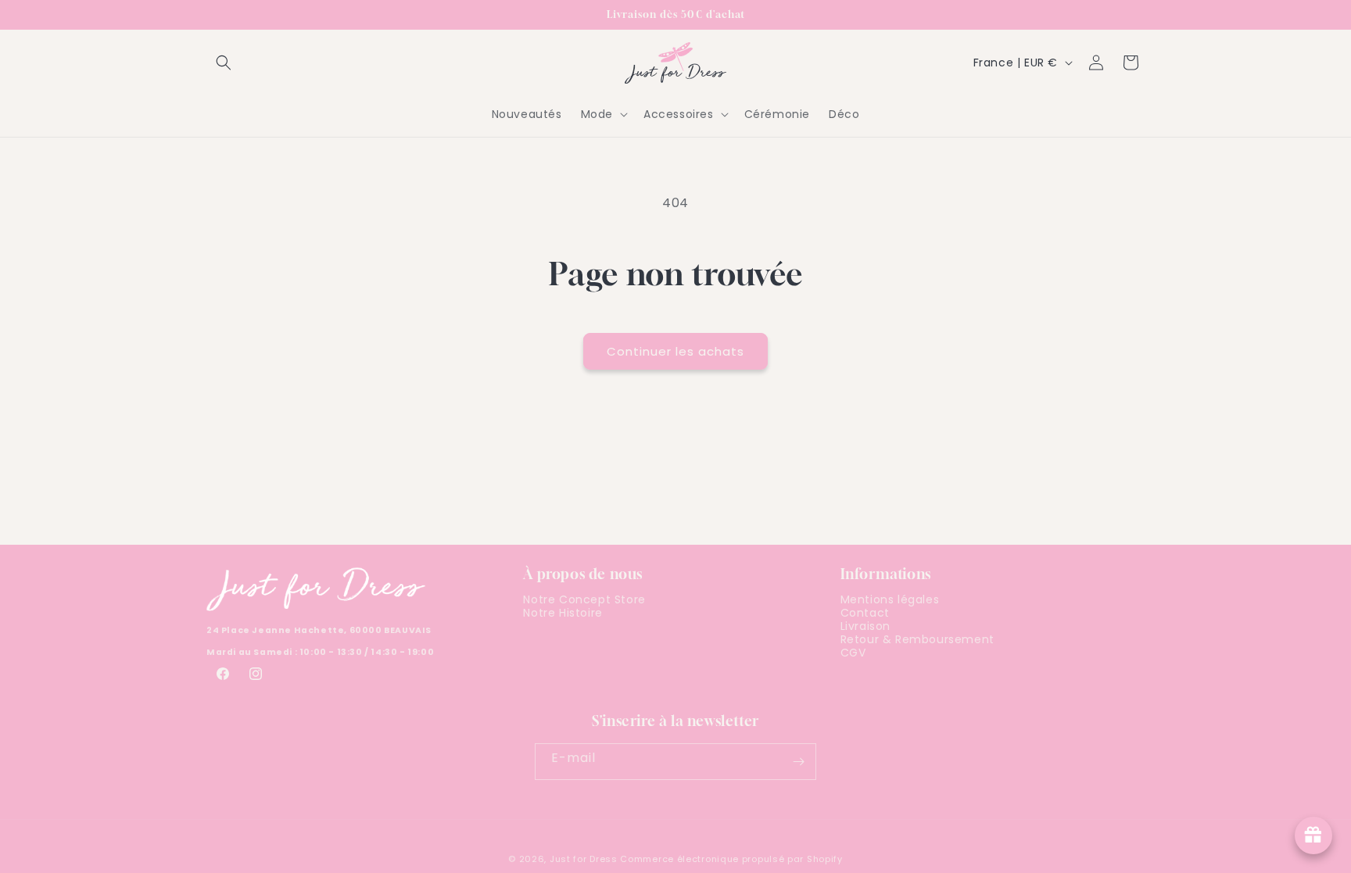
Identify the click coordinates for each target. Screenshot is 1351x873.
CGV (853, 653)
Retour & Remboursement (917, 639)
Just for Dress (584, 859)
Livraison (865, 626)
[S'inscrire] (798, 761)
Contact (865, 613)
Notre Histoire (562, 613)
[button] (223, 62)
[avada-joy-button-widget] (1313, 835)
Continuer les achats (675, 351)
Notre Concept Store (584, 601)
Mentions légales (890, 601)
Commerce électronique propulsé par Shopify (731, 859)
